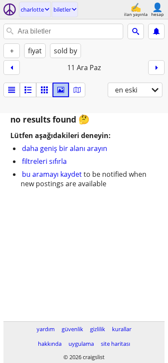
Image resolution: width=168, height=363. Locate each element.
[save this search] (156, 31)
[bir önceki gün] (11, 67)
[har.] (77, 90)
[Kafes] (44, 90)
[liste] (11, 90)
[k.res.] (28, 90)
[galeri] (61, 90)
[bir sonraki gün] (156, 67)
